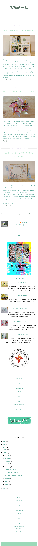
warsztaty (19, 409)
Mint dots (19, 7)
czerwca (7, 467)
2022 (4, 441)
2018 (4, 453)
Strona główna (19, 19)
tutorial (19, 406)
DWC (19, 383)
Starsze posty (33, 214)
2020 (4, 447)
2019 (4, 450)
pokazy (19, 399)
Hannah (24, 222)
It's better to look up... (21, 308)
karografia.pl (32, 544)
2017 (4, 488)
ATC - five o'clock (21, 334)
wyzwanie (19, 411)
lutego (7, 484)
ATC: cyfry (22, 282)
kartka (19, 391)
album (19, 375)
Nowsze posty (5, 214)
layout (19, 396)
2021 (4, 444)
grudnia (7, 455)
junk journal (19, 388)
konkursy (19, 393)
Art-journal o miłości (22, 321)
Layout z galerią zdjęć (19, 30)
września (7, 461)
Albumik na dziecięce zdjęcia (13, 475)
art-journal (19, 378)
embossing (19, 386)
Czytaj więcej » (7, 79)
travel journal (19, 404)
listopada (7, 458)
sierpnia (7, 464)
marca (7, 481)
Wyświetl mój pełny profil (23, 225)
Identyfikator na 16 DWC (19, 91)
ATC (19, 380)
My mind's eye (22, 295)
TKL (19, 401)
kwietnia (7, 478)
